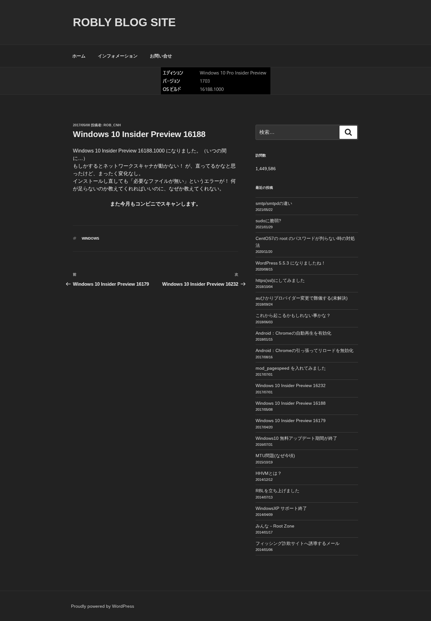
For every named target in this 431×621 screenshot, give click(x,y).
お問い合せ (161, 55)
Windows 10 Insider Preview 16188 (291, 403)
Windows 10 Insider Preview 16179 (291, 420)
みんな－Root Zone (275, 525)
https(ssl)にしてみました (280, 280)
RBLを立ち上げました (277, 490)
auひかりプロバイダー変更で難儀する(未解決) (302, 298)
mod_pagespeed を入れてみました (291, 368)
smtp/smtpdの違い (274, 203)
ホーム (79, 55)
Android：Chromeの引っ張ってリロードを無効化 (304, 350)
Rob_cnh (112, 125)
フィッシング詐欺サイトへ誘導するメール (297, 543)
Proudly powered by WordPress (102, 606)
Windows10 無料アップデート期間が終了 (296, 438)
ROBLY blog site (124, 22)
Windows (90, 238)
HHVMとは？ (269, 473)
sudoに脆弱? (268, 220)
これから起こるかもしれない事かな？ (293, 315)
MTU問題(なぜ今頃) (275, 455)
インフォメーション (118, 55)
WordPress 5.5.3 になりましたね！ (291, 263)
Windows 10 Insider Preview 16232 (291, 385)
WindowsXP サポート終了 (281, 508)
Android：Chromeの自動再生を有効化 (293, 333)
